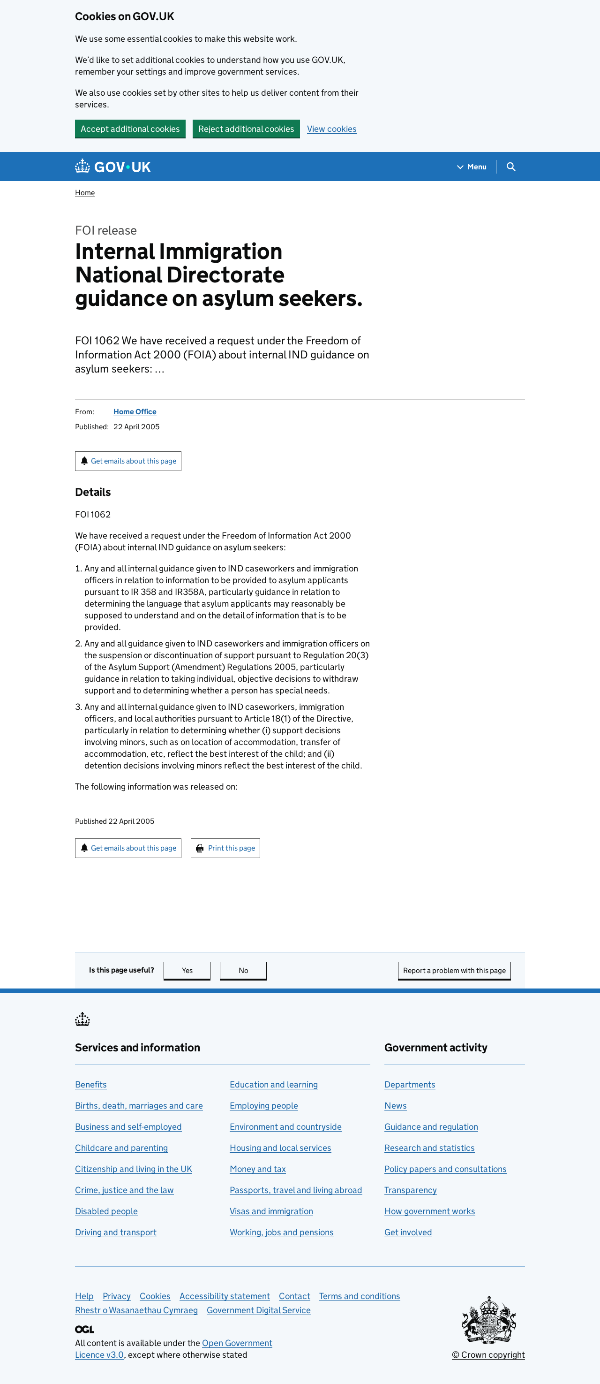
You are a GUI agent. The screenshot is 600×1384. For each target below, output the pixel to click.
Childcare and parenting (121, 1147)
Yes (196, 970)
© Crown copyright (488, 1354)
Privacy (117, 1296)
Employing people (264, 1105)
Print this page (231, 848)
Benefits (91, 1084)
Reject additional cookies (246, 128)
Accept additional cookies (130, 128)
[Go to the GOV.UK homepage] (113, 166)
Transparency (410, 1190)
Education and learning (274, 1084)
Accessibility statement (225, 1296)
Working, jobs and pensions (282, 1232)
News (395, 1105)
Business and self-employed (128, 1126)
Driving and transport (116, 1232)
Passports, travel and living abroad (296, 1190)
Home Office (135, 411)
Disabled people (106, 1211)
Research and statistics (429, 1147)
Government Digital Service (259, 1310)
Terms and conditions (359, 1296)
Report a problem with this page (454, 970)
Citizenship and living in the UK (133, 1168)
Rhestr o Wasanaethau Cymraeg (136, 1310)
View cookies (332, 128)
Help (84, 1296)
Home (85, 192)
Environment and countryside (286, 1126)
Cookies (155, 1296)
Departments (409, 1084)
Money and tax (258, 1168)
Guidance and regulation (431, 1126)
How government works (429, 1211)
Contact (294, 1296)
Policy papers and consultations (445, 1168)
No (253, 970)
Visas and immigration (271, 1211)
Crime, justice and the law (124, 1190)
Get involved (408, 1232)
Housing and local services (280, 1147)
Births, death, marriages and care (139, 1105)
